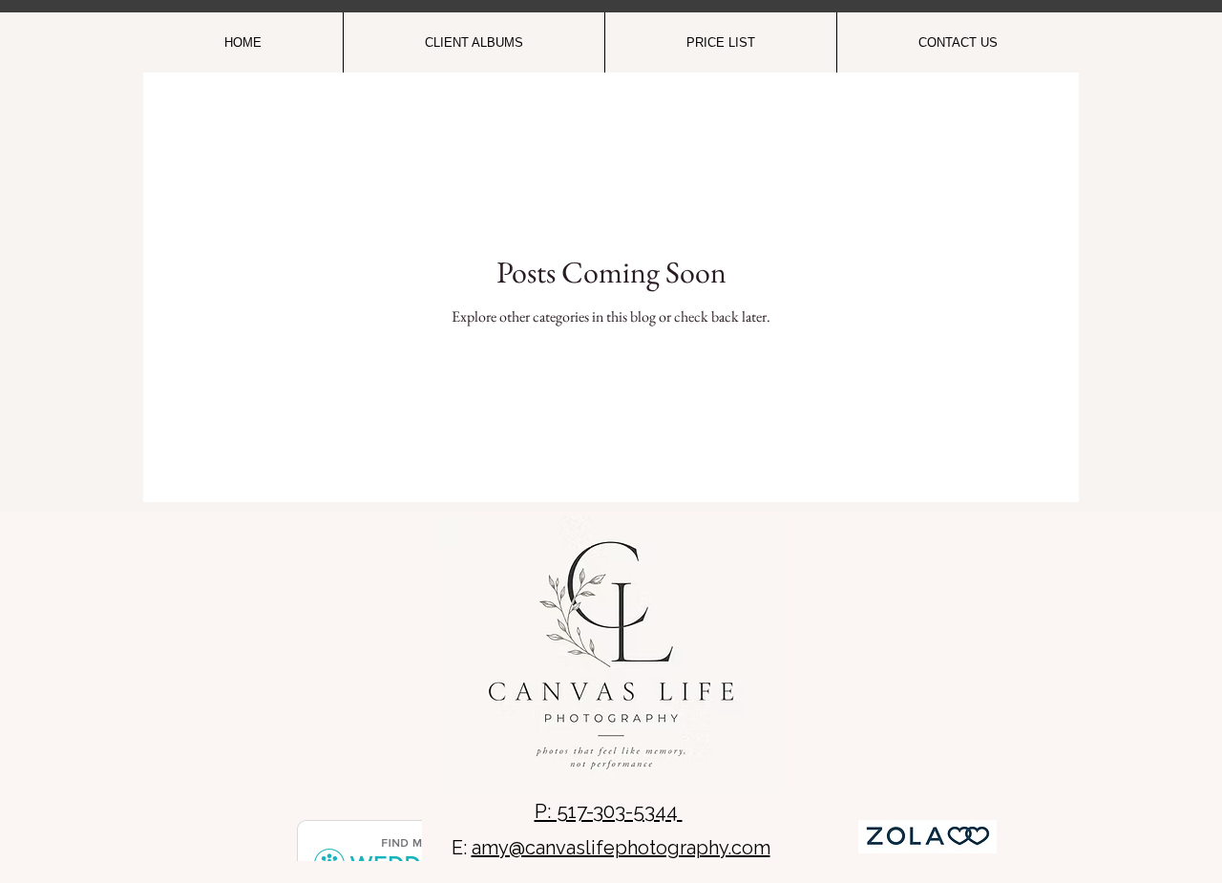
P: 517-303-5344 (609, 811)
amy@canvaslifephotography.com (621, 847)
